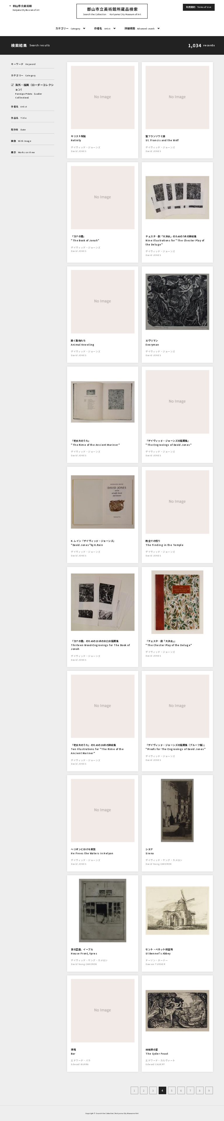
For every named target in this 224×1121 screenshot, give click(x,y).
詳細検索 (140, 28)
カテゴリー (67, 28)
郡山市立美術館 (26, 7)
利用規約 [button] (198, 6)
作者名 (102, 28)
